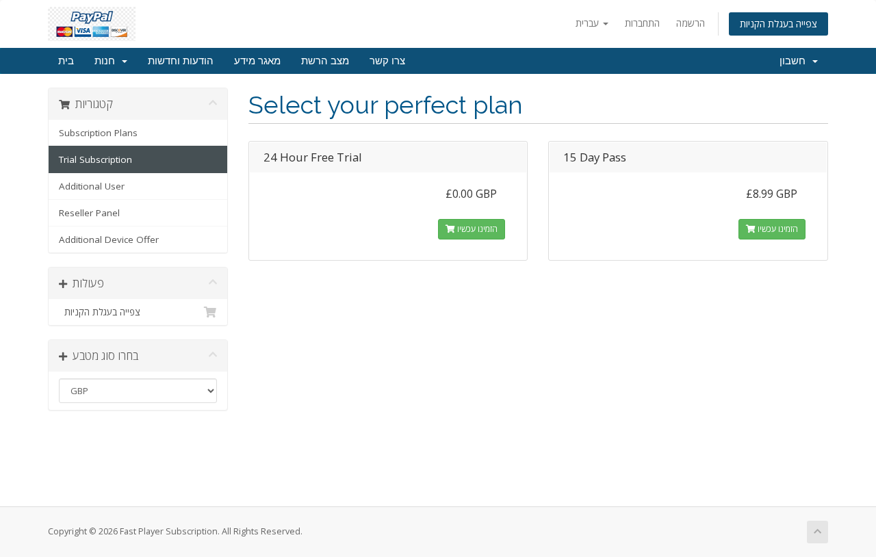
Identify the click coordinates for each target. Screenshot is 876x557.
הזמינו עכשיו (476, 229)
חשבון (795, 61)
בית (66, 61)
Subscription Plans (98, 133)
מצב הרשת (325, 61)
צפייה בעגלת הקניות (778, 23)
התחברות (642, 22)
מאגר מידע (257, 61)
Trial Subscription (95, 159)
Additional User (92, 186)
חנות (107, 61)
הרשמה (690, 22)
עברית (589, 22)
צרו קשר (387, 61)
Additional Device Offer (109, 239)
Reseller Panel (89, 213)
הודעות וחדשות (181, 61)
